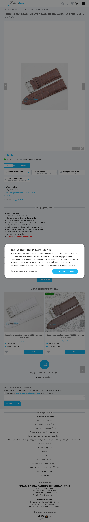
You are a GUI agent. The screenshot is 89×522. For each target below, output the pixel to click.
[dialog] (44, 261)
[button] (24, 271)
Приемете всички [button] (65, 271)
